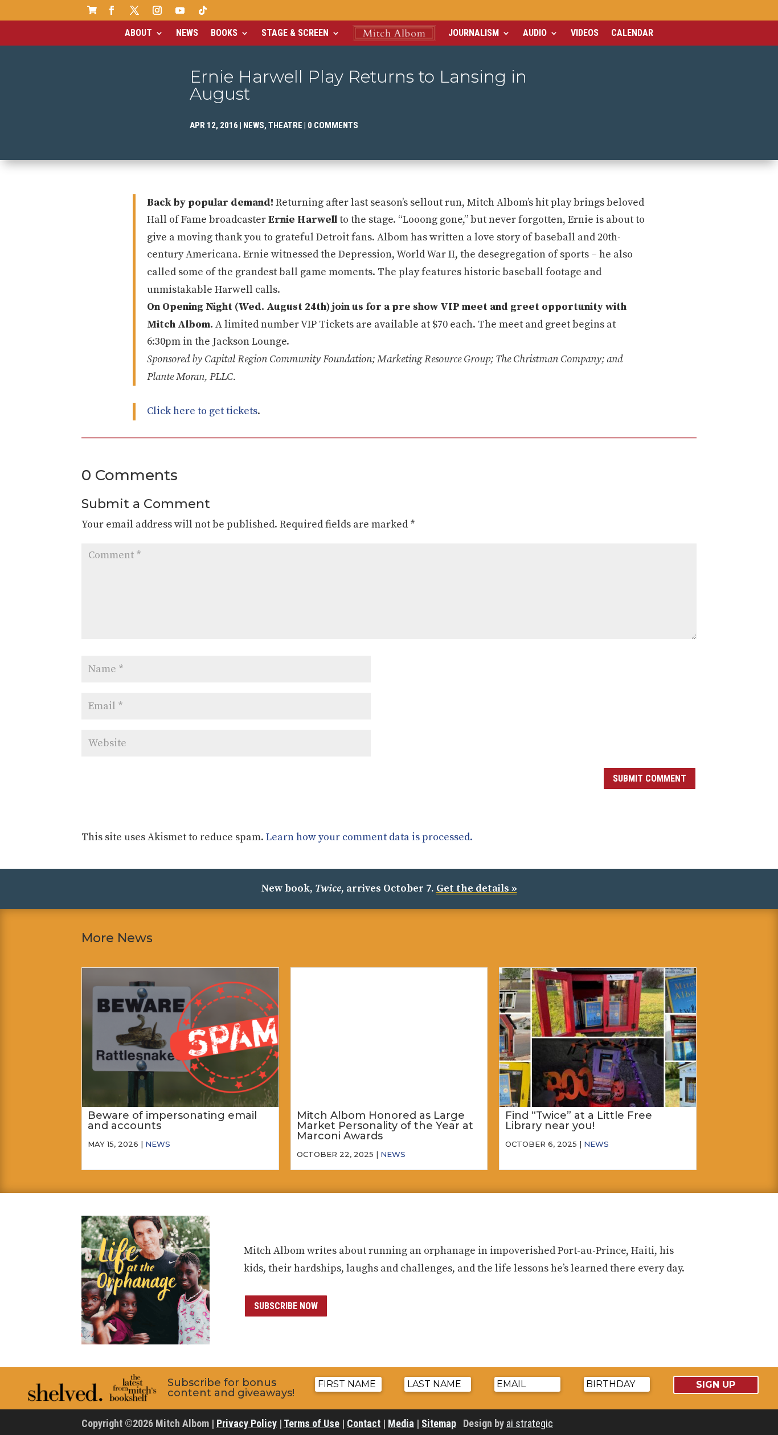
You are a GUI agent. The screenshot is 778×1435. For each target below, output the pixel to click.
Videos (585, 32)
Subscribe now (286, 1306)
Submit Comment (649, 778)
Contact (363, 1423)
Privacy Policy (246, 1423)
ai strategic (529, 1423)
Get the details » (476, 888)
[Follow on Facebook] (112, 10)
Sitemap (438, 1423)
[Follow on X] (134, 10)
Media (401, 1423)
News (187, 32)
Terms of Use (311, 1423)
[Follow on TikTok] (203, 10)
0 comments (333, 125)
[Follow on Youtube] (180, 10)
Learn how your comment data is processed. (369, 837)
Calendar (632, 32)
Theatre (285, 125)
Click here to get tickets (202, 411)
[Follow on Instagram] (157, 10)
